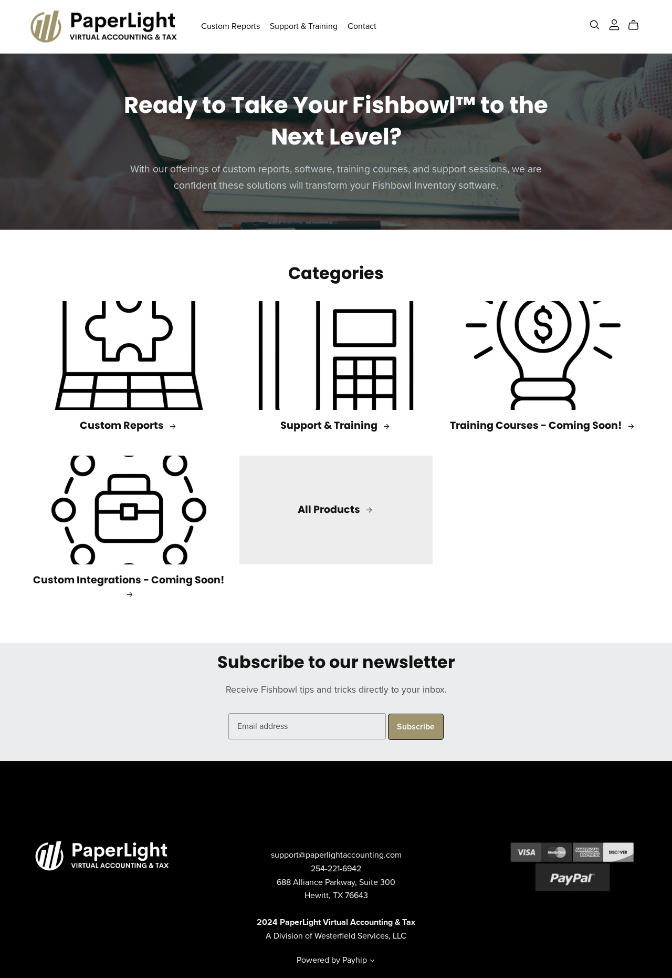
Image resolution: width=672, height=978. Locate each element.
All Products (330, 509)
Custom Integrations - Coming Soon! (129, 580)
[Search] (595, 25)
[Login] (614, 24)
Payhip (354, 960)
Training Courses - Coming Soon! (537, 425)
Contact (362, 26)
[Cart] (637, 25)
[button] (372, 961)
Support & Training (304, 26)
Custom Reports (230, 26)
